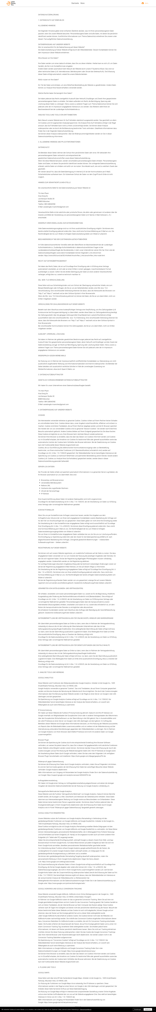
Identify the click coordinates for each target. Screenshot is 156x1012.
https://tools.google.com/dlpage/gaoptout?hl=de (88, 756)
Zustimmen (148, 1009)
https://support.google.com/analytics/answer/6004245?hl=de (69, 775)
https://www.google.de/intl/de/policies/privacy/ (61, 1002)
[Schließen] (154, 1009)
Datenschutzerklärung (85, 1009)
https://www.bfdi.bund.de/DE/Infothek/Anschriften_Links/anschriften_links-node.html (74, 255)
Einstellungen (137, 1009)
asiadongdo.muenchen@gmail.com (56, 207)
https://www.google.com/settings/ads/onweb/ (58, 862)
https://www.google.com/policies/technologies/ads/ (66, 883)
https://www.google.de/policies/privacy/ (81, 951)
